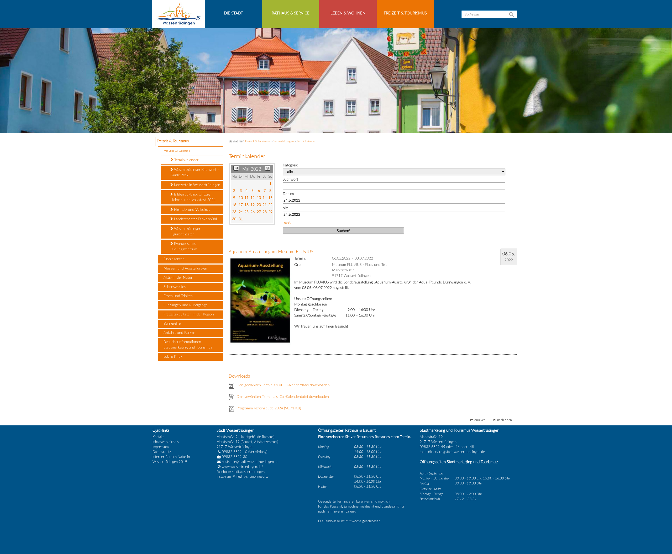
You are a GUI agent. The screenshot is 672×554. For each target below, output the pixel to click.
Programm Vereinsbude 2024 (269, 408)
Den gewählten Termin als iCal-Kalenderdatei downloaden (283, 397)
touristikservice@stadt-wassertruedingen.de (452, 451)
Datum (288, 194)
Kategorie (290, 165)
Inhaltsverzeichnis (166, 442)
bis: (285, 208)
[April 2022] (236, 169)
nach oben (504, 420)
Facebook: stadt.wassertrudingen (241, 471)
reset (287, 222)
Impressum (161, 447)
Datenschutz (162, 451)
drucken (480, 420)
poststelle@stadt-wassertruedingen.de (250, 461)
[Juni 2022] (267, 169)
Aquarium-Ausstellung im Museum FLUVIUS (271, 252)
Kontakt (158, 437)
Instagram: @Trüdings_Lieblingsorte (243, 476)
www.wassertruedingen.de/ (242, 466)
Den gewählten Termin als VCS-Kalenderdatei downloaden (283, 385)
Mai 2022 (251, 169)
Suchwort (290, 179)
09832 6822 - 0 (234, 451)
